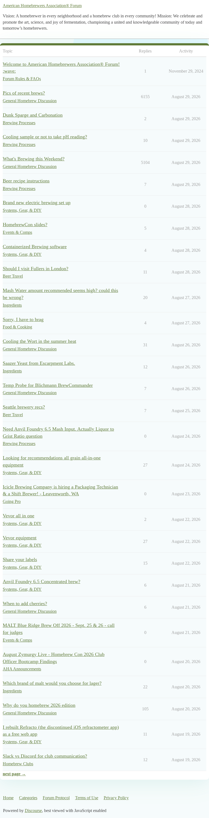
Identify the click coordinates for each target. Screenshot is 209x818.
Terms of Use (86, 797)
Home (8, 797)
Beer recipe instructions (26, 180)
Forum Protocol (56, 797)
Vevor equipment (19, 537)
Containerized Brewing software (35, 246)
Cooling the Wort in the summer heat (39, 341)
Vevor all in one (18, 515)
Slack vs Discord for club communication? (45, 756)
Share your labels (20, 559)
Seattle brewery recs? (24, 407)
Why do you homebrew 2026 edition (39, 705)
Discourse (33, 810)
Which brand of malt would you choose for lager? (52, 683)
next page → (14, 774)
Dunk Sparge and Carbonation (33, 115)
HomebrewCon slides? (25, 224)
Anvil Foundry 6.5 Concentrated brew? (41, 581)
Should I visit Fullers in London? (35, 268)
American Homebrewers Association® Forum (42, 5)
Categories (28, 797)
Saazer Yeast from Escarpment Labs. (39, 363)
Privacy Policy (116, 797)
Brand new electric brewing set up (36, 202)
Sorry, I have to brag (23, 319)
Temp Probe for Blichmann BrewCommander (48, 385)
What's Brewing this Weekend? (33, 158)
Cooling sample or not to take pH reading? (45, 136)
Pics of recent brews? (24, 93)
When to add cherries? (25, 603)
